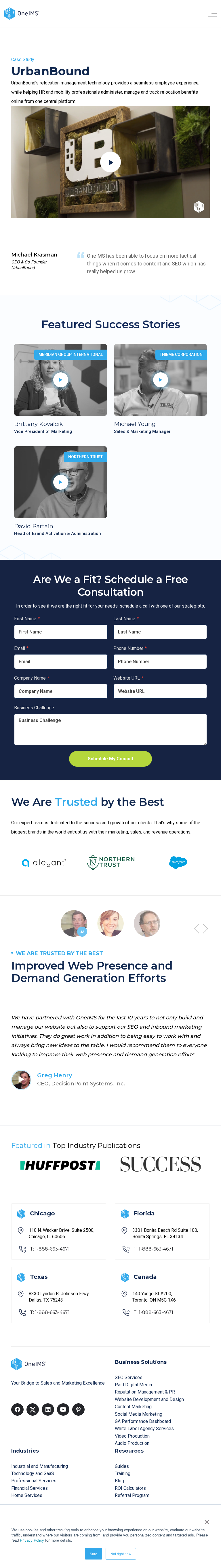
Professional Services (33, 1480)
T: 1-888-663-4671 (50, 1249)
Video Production (132, 1436)
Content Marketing (133, 1406)
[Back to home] (21, 13)
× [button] (206, 1520)
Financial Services (29, 1488)
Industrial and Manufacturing (39, 1466)
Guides (122, 1466)
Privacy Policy (32, 1540)
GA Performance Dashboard (143, 1421)
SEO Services (128, 1377)
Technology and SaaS (32, 1473)
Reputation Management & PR (145, 1392)
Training (122, 1473)
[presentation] (197, 929)
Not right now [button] (120, 1553)
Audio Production (132, 1443)
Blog (119, 1480)
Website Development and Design (149, 1399)
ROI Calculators (130, 1488)
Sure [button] (93, 1553)
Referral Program (132, 1495)
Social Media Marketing (138, 1414)
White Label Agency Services (144, 1428)
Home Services (26, 1495)
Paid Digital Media (133, 1384)
